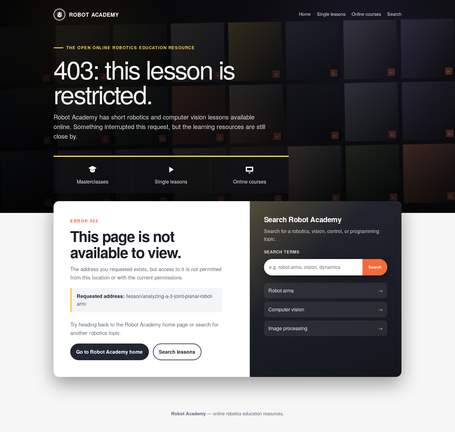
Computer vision (286, 309)
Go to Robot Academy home (109, 351)
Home (305, 14)
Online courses (366, 14)
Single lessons (331, 14)
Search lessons (177, 351)
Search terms (282, 252)
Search (394, 14)
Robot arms (281, 290)
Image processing (287, 328)
